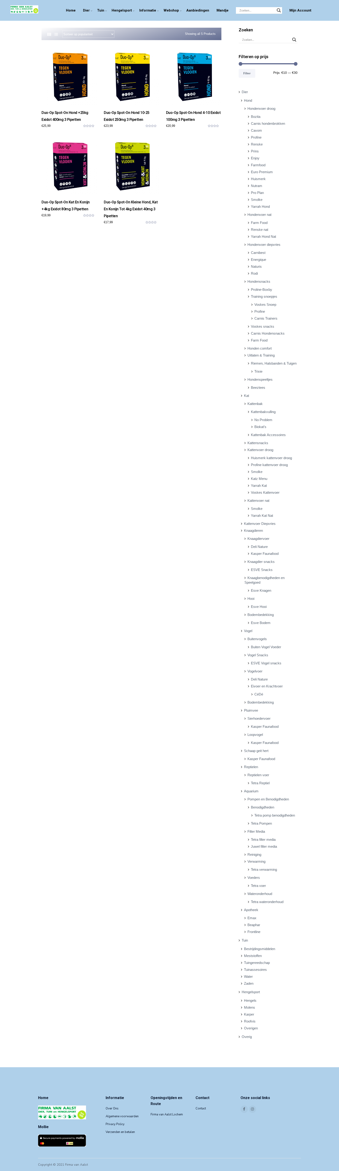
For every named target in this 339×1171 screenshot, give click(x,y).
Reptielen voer (258, 775)
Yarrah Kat (259, 485)
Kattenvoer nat (258, 500)
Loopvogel (255, 735)
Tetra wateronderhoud (267, 902)
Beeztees (258, 387)
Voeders (253, 878)
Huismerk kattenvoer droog (271, 458)
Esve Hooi (259, 607)
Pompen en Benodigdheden (268, 799)
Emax (251, 918)
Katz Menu (259, 479)
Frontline (253, 932)
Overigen (251, 1028)
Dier (86, 10)
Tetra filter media (263, 839)
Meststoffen (253, 956)
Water (248, 976)
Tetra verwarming (264, 869)
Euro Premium (262, 172)
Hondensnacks (258, 281)
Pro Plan (257, 193)
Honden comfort (259, 348)
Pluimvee (251, 710)
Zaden (248, 983)
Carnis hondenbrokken (268, 123)
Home (71, 10)
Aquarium (251, 791)
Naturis (256, 266)
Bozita (255, 117)
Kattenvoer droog (260, 450)
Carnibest (258, 253)
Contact (201, 1108)
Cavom (256, 130)
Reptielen (251, 767)
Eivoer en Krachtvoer (267, 686)
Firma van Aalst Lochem (167, 1114)
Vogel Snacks (257, 655)
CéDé (258, 694)
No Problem (263, 420)
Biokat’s (260, 427)
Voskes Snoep (265, 304)
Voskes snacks (262, 326)
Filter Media (256, 831)
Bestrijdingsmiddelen (259, 949)
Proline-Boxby (261, 289)
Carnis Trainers (265, 318)
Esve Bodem (261, 623)
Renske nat (259, 230)
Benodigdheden (262, 807)
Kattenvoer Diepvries (260, 524)
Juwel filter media (264, 846)
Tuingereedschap (257, 963)
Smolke (256, 200)
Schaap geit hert (256, 751)
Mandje (223, 10)
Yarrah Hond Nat (263, 236)
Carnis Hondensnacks (268, 333)
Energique (258, 260)
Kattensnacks (257, 443)
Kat (246, 396)
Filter (247, 73)
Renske (257, 144)
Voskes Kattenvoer (265, 492)
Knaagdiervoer (258, 539)
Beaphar (253, 925)
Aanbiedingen (197, 10)
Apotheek (251, 910)
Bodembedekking (260, 615)
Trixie (258, 371)
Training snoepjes (264, 296)
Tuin (100, 10)
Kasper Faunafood (265, 554)
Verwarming (256, 861)
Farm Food (259, 223)
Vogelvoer (254, 671)
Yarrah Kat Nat (262, 515)
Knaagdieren (253, 530)
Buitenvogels (257, 639)
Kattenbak (255, 404)
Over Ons (112, 1108)
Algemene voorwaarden (122, 1116)
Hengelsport (122, 10)
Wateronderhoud (259, 894)
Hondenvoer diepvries (263, 245)
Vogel (248, 631)
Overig (247, 1037)
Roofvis (250, 1021)
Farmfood (258, 165)
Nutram (256, 186)
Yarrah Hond (260, 206)
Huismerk (258, 179)
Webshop (171, 10)
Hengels (250, 1000)
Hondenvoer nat (259, 215)
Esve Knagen (261, 590)
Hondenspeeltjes (260, 379)
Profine (256, 137)
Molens (249, 1007)
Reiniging (254, 854)
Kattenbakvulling (263, 412)
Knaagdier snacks (261, 562)
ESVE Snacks (262, 570)
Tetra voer (258, 886)
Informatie (147, 10)
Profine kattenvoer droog (269, 465)
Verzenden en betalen (120, 1132)
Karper (249, 1014)
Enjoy (255, 158)
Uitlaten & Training (261, 355)
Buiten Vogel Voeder (266, 647)
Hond (248, 100)
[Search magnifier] (279, 10)
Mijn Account (300, 10)
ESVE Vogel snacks (266, 663)
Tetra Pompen (261, 823)
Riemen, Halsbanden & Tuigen (274, 363)
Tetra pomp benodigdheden (274, 815)
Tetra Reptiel (260, 783)
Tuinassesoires (255, 970)
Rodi (254, 273)
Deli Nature (259, 547)
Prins (255, 151)
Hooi (250, 598)
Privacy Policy (115, 1124)
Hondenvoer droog (261, 108)
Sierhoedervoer (259, 718)
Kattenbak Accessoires (268, 435)
